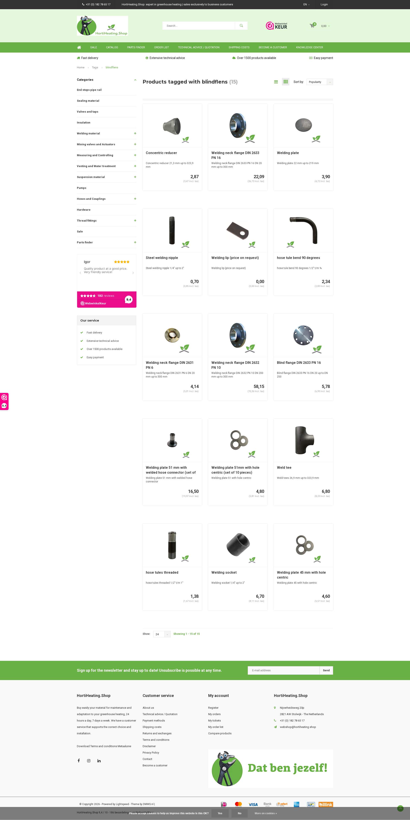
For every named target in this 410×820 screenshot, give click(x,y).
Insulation (83, 122)
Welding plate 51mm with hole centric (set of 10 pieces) (235, 470)
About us (148, 707)
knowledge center (309, 47)
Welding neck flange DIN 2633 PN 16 (235, 155)
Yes (220, 813)
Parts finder (136, 47)
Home (79, 47)
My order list (215, 727)
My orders (214, 714)
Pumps (81, 188)
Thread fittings (87, 220)
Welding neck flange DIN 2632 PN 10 (235, 365)
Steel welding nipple (162, 258)
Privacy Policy (151, 752)
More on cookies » (266, 813)
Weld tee (284, 468)
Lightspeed (122, 804)
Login (324, 4)
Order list (161, 47)
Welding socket (224, 572)
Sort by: (299, 82)
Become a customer (273, 47)
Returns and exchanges (157, 733)
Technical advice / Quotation (199, 47)
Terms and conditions (156, 739)
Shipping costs (239, 47)
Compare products (219, 733)
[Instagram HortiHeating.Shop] (89, 761)
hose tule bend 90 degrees (298, 258)
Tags (95, 67)
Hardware (84, 209)
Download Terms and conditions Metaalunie (104, 746)
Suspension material (91, 177)
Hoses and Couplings (91, 198)
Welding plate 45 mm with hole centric (301, 574)
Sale (80, 231)
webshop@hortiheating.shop (298, 727)
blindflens (112, 67)
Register (213, 707)
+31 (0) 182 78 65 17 (98, 4)
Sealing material (88, 100)
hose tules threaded (162, 572)
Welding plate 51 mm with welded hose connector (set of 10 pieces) (171, 470)
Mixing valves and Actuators (96, 144)
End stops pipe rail (89, 89)
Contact (147, 759)
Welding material (88, 133)
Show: (147, 633)
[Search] (241, 25)
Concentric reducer (161, 153)
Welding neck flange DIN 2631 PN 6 (170, 365)
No (239, 813)
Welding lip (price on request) (235, 258)
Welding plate (288, 153)
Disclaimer (149, 746)
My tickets (214, 720)
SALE (93, 47)
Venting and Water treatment (96, 166)
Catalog (112, 47)
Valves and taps (87, 111)
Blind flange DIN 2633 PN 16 (299, 363)
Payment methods (154, 720)
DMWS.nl (148, 804)
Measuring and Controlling (95, 155)
